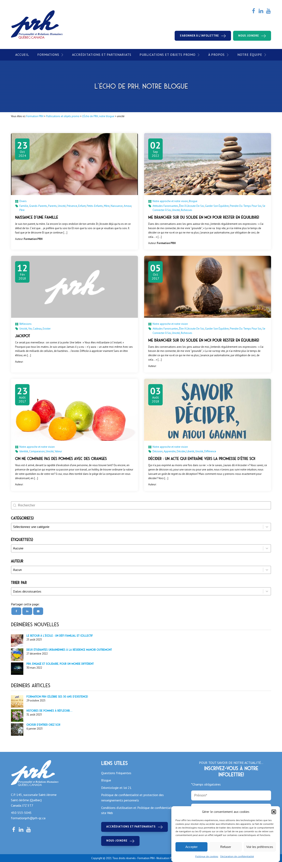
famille (23, 206)
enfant (82, 206)
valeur (58, 451)
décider (181, 451)
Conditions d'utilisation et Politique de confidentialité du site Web (140, 810)
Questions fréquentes (116, 773)
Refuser (225, 847)
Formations (48, 54)
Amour (127, 206)
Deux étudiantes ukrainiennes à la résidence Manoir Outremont (69, 649)
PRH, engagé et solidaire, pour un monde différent (60, 664)
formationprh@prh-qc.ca (28, 818)
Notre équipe (249, 54)
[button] (274, 812)
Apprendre (170, 451)
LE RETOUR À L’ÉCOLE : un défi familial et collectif (59, 635)
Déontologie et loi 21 (116, 788)
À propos (216, 54)
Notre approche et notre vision (170, 201)
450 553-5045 (21, 813)
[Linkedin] (27, 611)
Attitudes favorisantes (165, 206)
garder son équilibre (217, 206)
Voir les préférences (259, 847)
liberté (190, 451)
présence (72, 206)
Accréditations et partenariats (101, 54)
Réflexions (25, 324)
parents (52, 206)
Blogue (193, 201)
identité (23, 451)
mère (107, 206)
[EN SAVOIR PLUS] (74, 164)
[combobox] (137, 591)
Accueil (22, 54)
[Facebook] (16, 611)
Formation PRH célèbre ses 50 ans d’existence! (57, 696)
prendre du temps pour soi (245, 206)
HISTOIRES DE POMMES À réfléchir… (49, 710)
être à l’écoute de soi (191, 206)
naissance (117, 206)
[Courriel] (38, 611)
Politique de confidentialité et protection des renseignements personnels (132, 797)
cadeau (37, 328)
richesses (186, 210)
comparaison (37, 451)
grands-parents (38, 206)
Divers (23, 201)
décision (158, 451)
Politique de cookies (206, 856)
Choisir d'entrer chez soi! (43, 724)
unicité (62, 206)
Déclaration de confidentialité (237, 856)
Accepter (191, 847)
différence (210, 451)
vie (30, 328)
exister (47, 328)
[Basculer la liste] (267, 591)
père (22, 210)
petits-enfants (95, 206)
